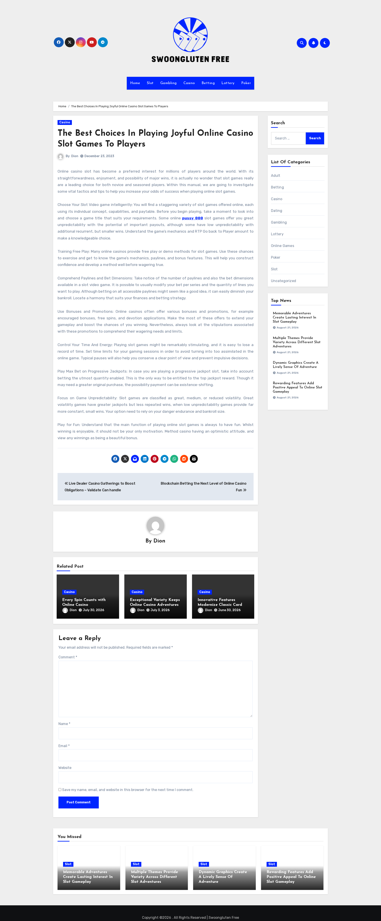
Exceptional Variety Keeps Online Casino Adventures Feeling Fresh (155, 605)
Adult (275, 175)
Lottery (228, 83)
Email (64, 746)
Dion (74, 156)
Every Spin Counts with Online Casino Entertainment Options (84, 605)
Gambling (168, 83)
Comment (67, 657)
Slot (150, 83)
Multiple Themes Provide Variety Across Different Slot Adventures (297, 342)
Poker (246, 83)
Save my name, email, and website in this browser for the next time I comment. (127, 790)
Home (135, 83)
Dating (276, 211)
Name (64, 724)
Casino (189, 83)
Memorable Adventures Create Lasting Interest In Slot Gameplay (294, 318)
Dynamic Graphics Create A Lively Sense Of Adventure (223, 877)
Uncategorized (283, 281)
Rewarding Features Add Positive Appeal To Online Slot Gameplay (297, 388)
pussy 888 (192, 218)
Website (64, 768)
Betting (208, 83)
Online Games (282, 246)
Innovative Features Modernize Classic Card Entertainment (220, 605)
